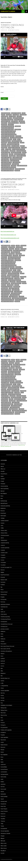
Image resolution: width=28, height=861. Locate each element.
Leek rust (3, 663)
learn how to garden (16, 271)
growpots (18, 136)
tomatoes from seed (22, 165)
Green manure (4, 614)
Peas (2, 702)
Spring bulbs (3, 794)
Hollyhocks (3, 638)
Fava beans (3, 582)
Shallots (2, 781)
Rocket (2, 752)
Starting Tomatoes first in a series (12, 313)
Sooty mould (3, 789)
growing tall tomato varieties (8, 131)
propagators (3, 732)
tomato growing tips (6, 162)
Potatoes (3, 722)
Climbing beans (4, 540)
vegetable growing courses (8, 168)
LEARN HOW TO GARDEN (8, 11)
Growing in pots (4, 626)
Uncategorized (15, 309)
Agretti (2, 466)
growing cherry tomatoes (7, 127)
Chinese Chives (4, 532)
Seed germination (4, 774)
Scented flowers (4, 769)
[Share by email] (9, 109)
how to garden (5, 137)
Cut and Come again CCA (6, 567)
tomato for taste (15, 160)
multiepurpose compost (13, 142)
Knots (2, 656)
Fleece (2, 589)
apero (23, 113)
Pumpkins (3, 734)
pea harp (2, 700)
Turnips (2, 826)
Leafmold (3, 658)
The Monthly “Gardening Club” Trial (14, 454)
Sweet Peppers (4, 808)
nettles (22, 142)
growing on (17, 129)
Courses (2, 560)
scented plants (4, 771)
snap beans (3, 784)
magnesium (4, 142)
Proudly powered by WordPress (6, 859)
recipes (2, 742)
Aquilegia (3, 478)
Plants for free (13, 179)
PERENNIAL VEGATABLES (6, 705)
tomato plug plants (14, 294)
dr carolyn (23, 248)
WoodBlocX (3, 850)
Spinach (2, 791)
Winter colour (4, 843)
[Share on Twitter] (4, 109)
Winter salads (4, 845)
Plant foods (3, 712)
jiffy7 (19, 139)
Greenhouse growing (6, 22)
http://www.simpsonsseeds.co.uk (8, 234)
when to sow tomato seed (7, 170)
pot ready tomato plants (14, 147)
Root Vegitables (4, 754)
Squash (2, 798)
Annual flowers (4, 473)
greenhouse (4, 122)
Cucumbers (3, 564)
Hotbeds (2, 641)
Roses (2, 757)
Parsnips (2, 697)
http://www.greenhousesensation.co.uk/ (10, 238)
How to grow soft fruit (5, 648)
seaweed (11, 154)
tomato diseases (5, 160)
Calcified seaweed (4, 520)
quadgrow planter (21, 150)
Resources (3, 747)
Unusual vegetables (5, 831)
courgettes (3, 557)
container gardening (6, 178)
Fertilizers (3, 584)
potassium (24, 147)
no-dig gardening (5, 179)
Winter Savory (4, 848)
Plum (2, 717)
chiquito (19, 116)
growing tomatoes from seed (8, 132)
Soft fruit (3, 786)
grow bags (4, 124)
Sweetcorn (3, 813)
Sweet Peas (3, 806)
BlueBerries (3, 508)
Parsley (2, 695)
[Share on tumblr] (7, 109)
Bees (2, 498)
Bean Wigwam (4, 493)
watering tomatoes (20, 168)
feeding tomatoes (19, 119)
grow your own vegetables (8, 126)
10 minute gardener (6, 113)
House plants (3, 643)
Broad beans (3, 513)
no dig (2, 683)
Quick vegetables (4, 737)
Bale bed (2, 491)
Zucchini (2, 853)
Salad (2, 759)
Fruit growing (3, 599)
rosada (24, 152)
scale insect (3, 764)
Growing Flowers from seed (6, 624)
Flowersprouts (4, 594)
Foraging (2, 596)
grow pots (10, 124)
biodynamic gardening (5, 505)
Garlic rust (3, 611)
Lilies (2, 668)
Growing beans (4, 621)
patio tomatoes (15, 145)
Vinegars (2, 835)
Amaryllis (2, 471)
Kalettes (2, 653)
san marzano (4, 154)
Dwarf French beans (5, 574)
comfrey (17, 248)
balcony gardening (4, 488)
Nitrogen (4, 144)
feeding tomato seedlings (7, 119)
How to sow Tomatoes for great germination (13, 184)
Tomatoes (19, 179)
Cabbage (2, 518)
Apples (2, 476)
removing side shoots (16, 152)
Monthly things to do (5, 678)
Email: (2, 92)
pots (3, 149)
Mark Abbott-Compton (14, 30)
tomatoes (13, 165)
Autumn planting (4, 486)
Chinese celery (4, 530)
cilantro (2, 537)
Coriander (3, 550)
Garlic (2, 609)
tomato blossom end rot (15, 159)
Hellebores (3, 631)
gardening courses (6, 121)
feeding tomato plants (7, 250)
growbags (18, 126)
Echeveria (3, 577)
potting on (8, 149)
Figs (1, 587)
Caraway (2, 523)
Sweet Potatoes (4, 811)
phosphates (4, 147)
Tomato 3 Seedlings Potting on (12, 26)
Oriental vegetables (5, 690)
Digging (2, 572)
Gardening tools (4, 606)
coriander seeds (4, 552)
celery (2, 525)
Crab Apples (3, 562)
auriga (3, 114)
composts (3, 545)
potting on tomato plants (18, 149)
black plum (9, 114)
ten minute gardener (17, 157)
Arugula (2, 481)
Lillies (2, 670)
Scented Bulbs (4, 766)
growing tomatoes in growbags (9, 134)
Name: (2, 86)
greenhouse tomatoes (13, 122)
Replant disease (4, 744)
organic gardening (6, 145)
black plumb (15, 114)
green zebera (14, 121)
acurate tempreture (16, 113)
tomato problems (6, 165)
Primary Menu (26, 11)
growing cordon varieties (7, 129)
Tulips (2, 823)
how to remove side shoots (16, 137)
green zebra (21, 121)
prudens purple (5, 150)
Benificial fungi (4, 500)
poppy (2, 720)
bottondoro (12, 116)
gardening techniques (5, 604)
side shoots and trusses (20, 154)
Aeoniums (3, 463)
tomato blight (5, 159)
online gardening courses (13, 144)
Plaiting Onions (4, 710)
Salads (2, 762)
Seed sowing (3, 776)
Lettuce (2, 665)
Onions (2, 688)
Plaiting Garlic (4, 707)
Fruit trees (3, 601)
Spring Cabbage (4, 796)
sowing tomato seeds (6, 157)
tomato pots (5, 296)
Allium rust (3, 468)
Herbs (2, 633)
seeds (2, 779)
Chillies (2, 528)
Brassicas (3, 510)
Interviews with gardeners (6, 651)
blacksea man (5, 116)
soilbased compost (21, 155)
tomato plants (16, 162)
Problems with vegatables (6, 730)
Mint (2, 675)
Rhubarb (2, 749)
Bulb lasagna (3, 515)
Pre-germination (4, 727)
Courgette (3, 555)
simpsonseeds (12, 155)
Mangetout (3, 673)
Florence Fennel (4, 592)
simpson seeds (5, 155)
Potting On (3, 725)
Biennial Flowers (4, 503)
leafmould (3, 661)
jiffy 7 (15, 139)
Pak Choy (3, 693)
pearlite (22, 145)
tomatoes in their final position (9, 167)
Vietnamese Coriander (5, 833)
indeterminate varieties (7, 139)
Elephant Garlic (4, 579)
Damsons (3, 569)
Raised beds (3, 739)
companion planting (5, 542)
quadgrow (12, 150)
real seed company (6, 152)
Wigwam (2, 838)
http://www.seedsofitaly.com (7, 231)
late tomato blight (6, 271)
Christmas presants (5, 535)
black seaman (23, 114)
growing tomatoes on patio (8, 136)
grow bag (22, 122)
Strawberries (3, 803)
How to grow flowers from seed (7, 646)
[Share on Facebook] (2, 109)
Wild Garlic (3, 840)
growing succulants (5, 629)
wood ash (17, 170)
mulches (24, 178)
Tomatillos (3, 818)
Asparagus (3, 483)
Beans (2, 495)
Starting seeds (4, 801)
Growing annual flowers (6, 619)
